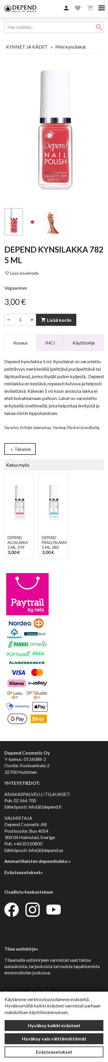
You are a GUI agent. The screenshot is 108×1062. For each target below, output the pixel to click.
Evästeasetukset (54, 1052)
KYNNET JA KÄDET (27, 46)
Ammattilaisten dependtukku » (37, 861)
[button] (66, 8)
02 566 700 (25, 800)
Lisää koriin (56, 320)
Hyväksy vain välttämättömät (54, 1038)
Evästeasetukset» (23, 872)
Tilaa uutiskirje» (21, 948)
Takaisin (20, 449)
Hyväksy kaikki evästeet (54, 1025)
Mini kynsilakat (70, 46)
